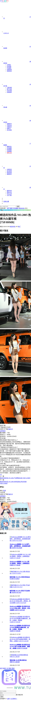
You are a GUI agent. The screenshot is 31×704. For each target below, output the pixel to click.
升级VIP (10, 429)
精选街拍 (12, 226)
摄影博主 (9, 146)
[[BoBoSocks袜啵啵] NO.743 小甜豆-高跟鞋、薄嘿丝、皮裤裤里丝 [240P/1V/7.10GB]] (20, 558)
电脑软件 (9, 123)
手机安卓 (9, 125)
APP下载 (9, 195)
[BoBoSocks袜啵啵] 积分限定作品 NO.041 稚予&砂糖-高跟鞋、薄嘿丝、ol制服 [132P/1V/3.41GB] (20, 646)
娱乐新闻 (9, 171)
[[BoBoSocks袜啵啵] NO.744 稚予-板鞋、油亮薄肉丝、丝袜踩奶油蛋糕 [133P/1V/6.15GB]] (20, 540)
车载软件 (9, 127)
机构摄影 (9, 149)
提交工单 (9, 193)
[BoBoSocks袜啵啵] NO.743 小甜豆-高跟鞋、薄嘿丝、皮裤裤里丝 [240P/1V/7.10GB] (19, 563)
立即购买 (3, 431)
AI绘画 (9, 64)
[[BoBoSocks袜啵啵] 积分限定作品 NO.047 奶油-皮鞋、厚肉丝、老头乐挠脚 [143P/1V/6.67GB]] (20, 602)
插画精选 (9, 71)
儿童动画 (9, 87)
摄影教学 (9, 174)
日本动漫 (9, 90)
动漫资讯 (9, 169)
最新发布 (9, 190)
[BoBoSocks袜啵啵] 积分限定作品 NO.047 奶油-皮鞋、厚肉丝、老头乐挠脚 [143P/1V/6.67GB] (20, 608)
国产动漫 (9, 89)
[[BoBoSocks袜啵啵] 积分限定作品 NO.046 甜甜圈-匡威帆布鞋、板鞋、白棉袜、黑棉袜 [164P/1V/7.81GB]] (20, 622)
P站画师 (9, 67)
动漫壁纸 (9, 69)
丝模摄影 (9, 151)
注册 (8, 698)
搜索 (18, 206)
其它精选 (9, 130)
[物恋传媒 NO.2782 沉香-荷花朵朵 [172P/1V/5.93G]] (20, 573)
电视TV (9, 128)
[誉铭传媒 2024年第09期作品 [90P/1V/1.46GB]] (20, 656)
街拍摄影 (9, 148)
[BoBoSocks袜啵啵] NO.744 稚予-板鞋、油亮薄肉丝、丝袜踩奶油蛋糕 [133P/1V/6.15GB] (20, 546)
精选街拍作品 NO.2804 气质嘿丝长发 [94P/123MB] (15, 478)
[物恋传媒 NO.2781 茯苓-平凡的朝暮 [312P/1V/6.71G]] (20, 587)
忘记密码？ (13, 698)
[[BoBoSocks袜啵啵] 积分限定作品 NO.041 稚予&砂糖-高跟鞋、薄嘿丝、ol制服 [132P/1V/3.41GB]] (20, 641)
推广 (19, 226)
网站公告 (9, 192)
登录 (4, 490)
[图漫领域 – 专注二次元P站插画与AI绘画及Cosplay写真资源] (4, 2)
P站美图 (9, 66)
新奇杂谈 (9, 172)
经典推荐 (9, 92)
